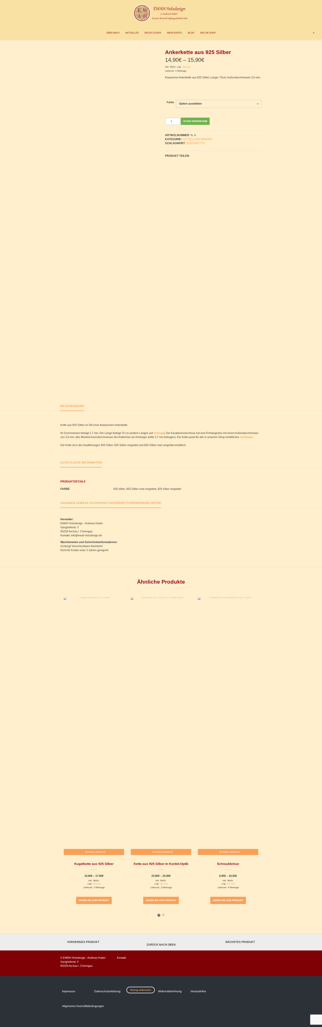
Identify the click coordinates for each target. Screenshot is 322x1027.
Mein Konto (174, 32)
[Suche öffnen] (297, 33)
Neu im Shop (208, 32)
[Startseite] (161, 13)
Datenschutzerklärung (107, 991)
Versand (186, 67)
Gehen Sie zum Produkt (94, 900)
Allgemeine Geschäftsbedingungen (83, 1006)
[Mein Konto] (304, 33)
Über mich (112, 32)
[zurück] (55, 757)
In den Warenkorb (195, 121)
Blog (191, 32)
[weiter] (267, 757)
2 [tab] (163, 915)
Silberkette (195, 143)
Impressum (68, 991)
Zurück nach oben (161, 944)
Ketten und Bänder (197, 139)
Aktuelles (132, 32)
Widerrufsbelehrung (170, 991)
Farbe (170, 102)
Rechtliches (153, 32)
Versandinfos (198, 991)
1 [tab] (159, 915)
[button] (193, 156)
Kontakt (121, 957)
